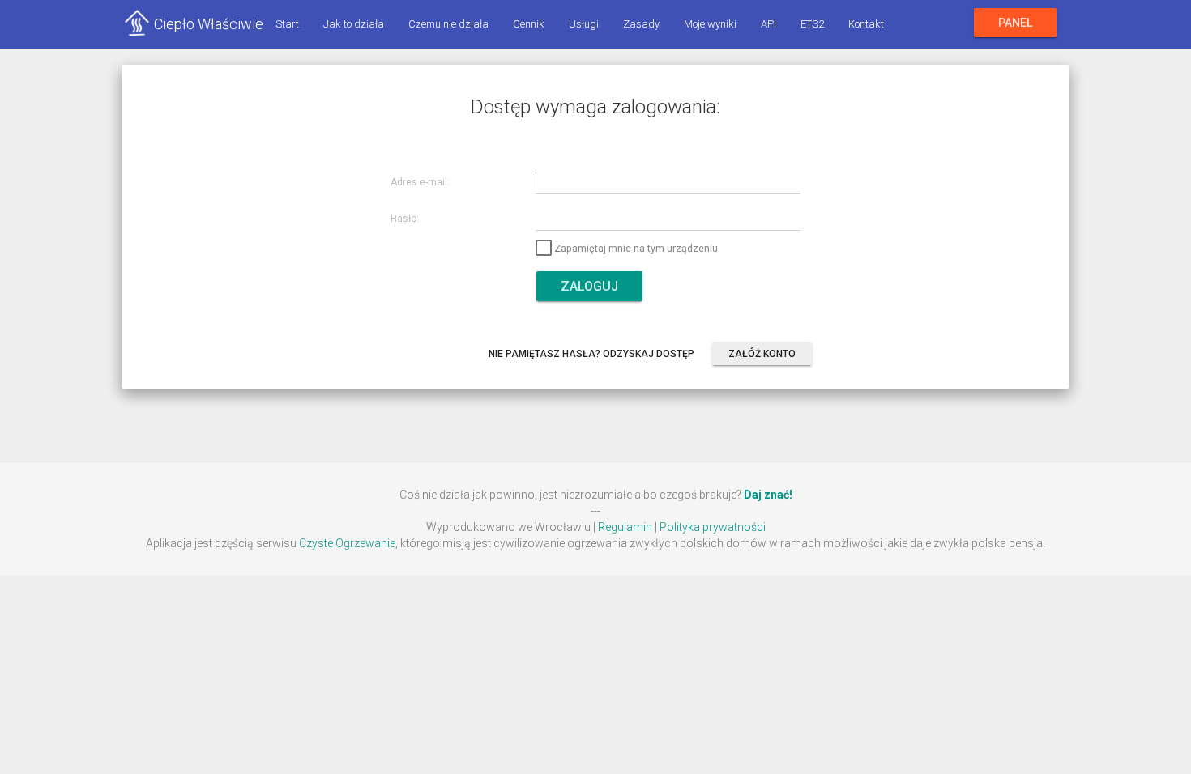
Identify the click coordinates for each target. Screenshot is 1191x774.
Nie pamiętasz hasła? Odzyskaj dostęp (591, 353)
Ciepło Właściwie (208, 23)
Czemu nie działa (448, 24)
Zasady (641, 24)
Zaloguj (589, 286)
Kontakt (866, 24)
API (768, 24)
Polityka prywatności (713, 527)
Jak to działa (353, 24)
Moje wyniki (710, 24)
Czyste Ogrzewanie (347, 543)
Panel (1015, 22)
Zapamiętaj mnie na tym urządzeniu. (637, 248)
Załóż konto (762, 353)
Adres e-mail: (420, 182)
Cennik (528, 24)
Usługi (584, 24)
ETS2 (812, 24)
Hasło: (405, 219)
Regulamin (625, 527)
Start (287, 24)
